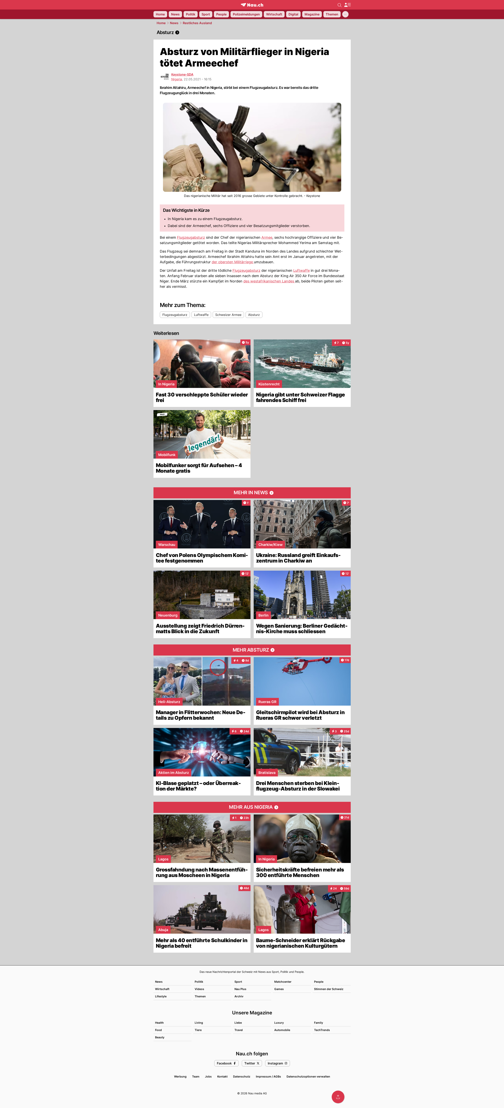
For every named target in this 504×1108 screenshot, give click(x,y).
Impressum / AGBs (268, 1076)
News (174, 23)
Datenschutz (241, 1076)
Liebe (238, 1022)
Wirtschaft (162, 989)
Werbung (180, 1076)
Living (199, 1022)
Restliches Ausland (197, 23)
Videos (199, 989)
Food (158, 1030)
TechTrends (322, 1030)
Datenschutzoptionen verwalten (308, 1076)
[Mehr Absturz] (252, 650)
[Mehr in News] (252, 492)
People (318, 981)
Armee (266, 237)
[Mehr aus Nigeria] (252, 807)
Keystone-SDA (182, 74)
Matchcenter (283, 981)
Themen (200, 996)
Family (318, 1022)
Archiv (238, 996)
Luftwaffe (301, 270)
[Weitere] (345, 14)
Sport (238, 981)
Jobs (208, 1076)
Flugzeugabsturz (191, 237)
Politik (199, 981)
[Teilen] (338, 1097)
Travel (238, 1030)
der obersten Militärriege (233, 262)
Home (161, 23)
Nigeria (176, 79)
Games (279, 989)
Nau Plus (240, 989)
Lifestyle (161, 996)
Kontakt (222, 1076)
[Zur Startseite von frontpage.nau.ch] (252, 5)
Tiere (198, 1030)
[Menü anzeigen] (347, 5)
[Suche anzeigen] (340, 4)
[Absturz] (252, 32)
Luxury (279, 1022)
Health (159, 1022)
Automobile (282, 1030)
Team (195, 1076)
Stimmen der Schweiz (328, 989)
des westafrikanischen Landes (269, 281)
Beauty (159, 1037)
